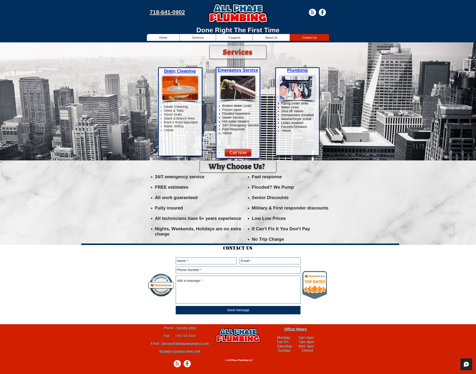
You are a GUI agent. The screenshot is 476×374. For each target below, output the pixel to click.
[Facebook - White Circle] (322, 12)
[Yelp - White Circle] (312, 12)
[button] (198, 37)
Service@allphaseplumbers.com (185, 343)
